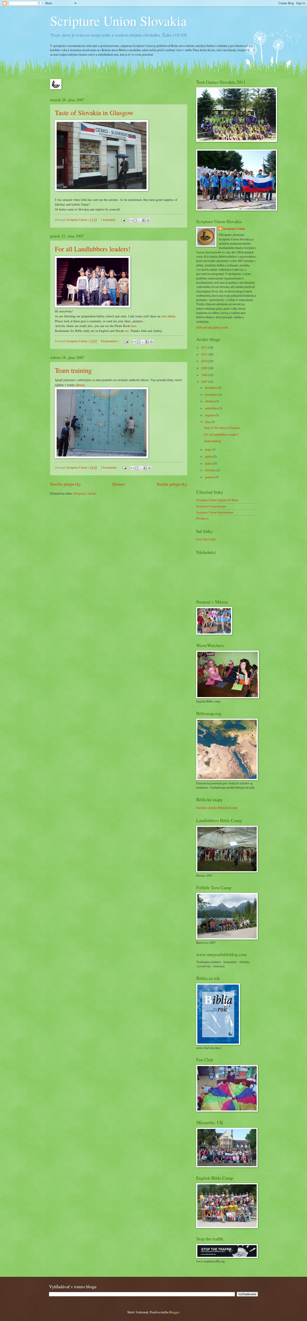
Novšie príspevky (65, 484)
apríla (209, 456)
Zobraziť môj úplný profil (212, 327)
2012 (204, 347)
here (133, 326)
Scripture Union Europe (211, 506)
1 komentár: (109, 219)
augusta (210, 415)
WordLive (202, 518)
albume (80, 385)
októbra (210, 401)
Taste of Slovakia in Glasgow (94, 112)
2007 (204, 382)
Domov (118, 484)
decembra (211, 387)
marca (209, 463)
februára (210, 470)
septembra (211, 408)
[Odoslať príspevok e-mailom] (123, 219)
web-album (168, 316)
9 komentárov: (110, 341)
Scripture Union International (214, 512)
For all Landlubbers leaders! (93, 248)
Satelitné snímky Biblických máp (217, 807)
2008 (204, 375)
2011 (204, 354)
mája (208, 449)
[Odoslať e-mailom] (131, 220)
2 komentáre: (109, 467)
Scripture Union (234, 229)
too (127, 331)
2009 (204, 368)
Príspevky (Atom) (85, 493)
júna (208, 422)
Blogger (174, 1312)
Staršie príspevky (172, 484)
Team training (73, 370)
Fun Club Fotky (206, 539)
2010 (204, 361)
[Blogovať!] (135, 220)
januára (210, 477)
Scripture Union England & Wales (217, 500)
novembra (211, 394)
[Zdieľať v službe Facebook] (144, 220)
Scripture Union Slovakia (118, 21)
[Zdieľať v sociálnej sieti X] (139, 220)
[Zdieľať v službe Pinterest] (148, 220)
